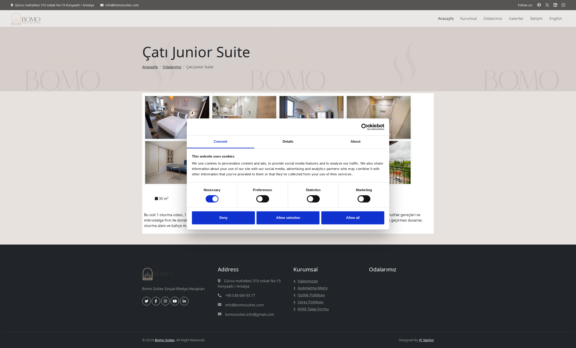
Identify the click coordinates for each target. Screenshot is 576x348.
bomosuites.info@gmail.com (249, 314)
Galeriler (516, 18)
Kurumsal (468, 18)
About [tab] (355, 141)
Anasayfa (446, 18)
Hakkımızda (308, 281)
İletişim (536, 18)
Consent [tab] (220, 141)
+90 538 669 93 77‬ (240, 295)
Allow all (353, 218)
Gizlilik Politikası (311, 295)
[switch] (262, 199)
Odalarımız (493, 18)
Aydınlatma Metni (313, 288)
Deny (223, 218)
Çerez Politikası (311, 302)
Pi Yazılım (426, 340)
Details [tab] (288, 141)
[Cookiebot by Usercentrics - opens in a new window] (364, 127)
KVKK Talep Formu (313, 309)
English (555, 18)
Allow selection (288, 218)
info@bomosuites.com (244, 304)
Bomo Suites (164, 340)
